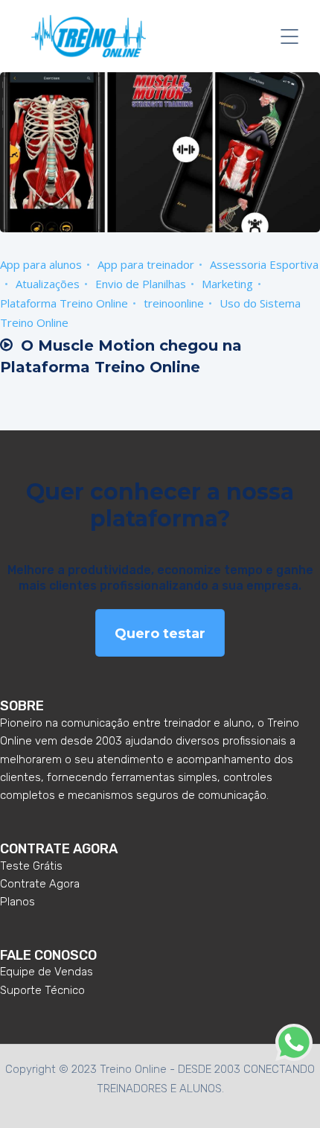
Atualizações (48, 283)
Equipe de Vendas (46, 971)
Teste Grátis (31, 866)
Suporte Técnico (42, 990)
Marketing (227, 283)
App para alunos (41, 264)
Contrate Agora (40, 883)
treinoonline (174, 303)
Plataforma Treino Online (64, 303)
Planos (17, 901)
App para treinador (145, 264)
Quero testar (160, 633)
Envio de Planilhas (140, 283)
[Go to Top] (290, 1094)
